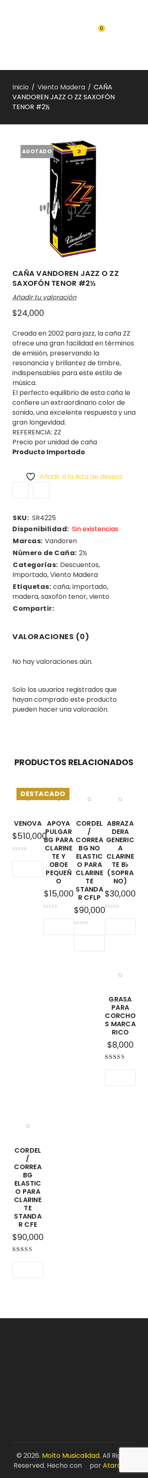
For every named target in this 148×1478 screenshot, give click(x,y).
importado (89, 586)
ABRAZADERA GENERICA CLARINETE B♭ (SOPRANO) (120, 852)
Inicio (20, 87)
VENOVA (28, 823)
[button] (52, 926)
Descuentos (79, 565)
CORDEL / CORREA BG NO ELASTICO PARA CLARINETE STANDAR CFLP (89, 860)
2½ (83, 553)
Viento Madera (61, 87)
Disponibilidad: (40, 529)
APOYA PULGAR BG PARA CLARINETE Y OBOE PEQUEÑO (58, 852)
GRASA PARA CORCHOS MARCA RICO (120, 1016)
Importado (29, 574)
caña (61, 586)
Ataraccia (119, 1465)
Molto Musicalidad (70, 1455)
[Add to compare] (41, 490)
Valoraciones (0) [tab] (50, 636)
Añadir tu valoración (44, 297)
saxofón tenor (63, 596)
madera (25, 596)
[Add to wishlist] (20, 490)
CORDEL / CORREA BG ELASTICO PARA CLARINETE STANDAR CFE (28, 1187)
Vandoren (61, 541)
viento (99, 596)
